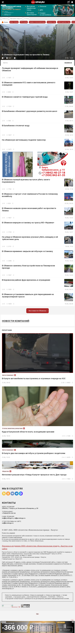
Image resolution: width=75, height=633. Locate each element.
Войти (72, 2)
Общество (5, 471)
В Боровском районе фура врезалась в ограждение (26, 280)
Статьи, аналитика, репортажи (12, 428)
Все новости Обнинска (37, 311)
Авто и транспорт (7, 375)
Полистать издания (8, 533)
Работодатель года (64, 22)
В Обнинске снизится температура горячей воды (25, 97)
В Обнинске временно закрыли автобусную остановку (27, 251)
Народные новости (16, 18)
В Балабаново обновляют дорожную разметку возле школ (29, 111)
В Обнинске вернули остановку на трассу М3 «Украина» (28, 223)
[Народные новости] (68, 2)
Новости (5, 18)
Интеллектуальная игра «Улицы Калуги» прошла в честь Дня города (34, 475)
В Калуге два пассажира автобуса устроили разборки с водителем (33, 453)
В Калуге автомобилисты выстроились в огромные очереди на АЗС (34, 378)
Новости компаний (15, 321)
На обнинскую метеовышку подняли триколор (24, 140)
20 (63, 382)
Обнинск (68, 63)
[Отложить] (14, 58)
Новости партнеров (53, 595)
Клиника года (51, 22)
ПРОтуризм (23, 22)
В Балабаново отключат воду (15, 125)
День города (14, 22)
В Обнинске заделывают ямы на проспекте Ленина (25, 55)
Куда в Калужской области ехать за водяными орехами (28, 432)
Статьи (26, 18)
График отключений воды (37, 22)
